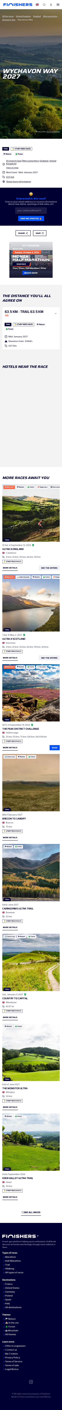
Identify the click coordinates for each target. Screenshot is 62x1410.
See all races (32, 1212)
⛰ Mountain (11, 1330)
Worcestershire (50, 16)
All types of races (14, 1272)
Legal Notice (12, 1369)
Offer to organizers (15, 1346)
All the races (8, 16)
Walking (9, 1269)
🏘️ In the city (12, 1323)
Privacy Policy (12, 1357)
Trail (7, 1265)
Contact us (11, 1350)
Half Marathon (13, 1261)
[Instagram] (31, 1382)
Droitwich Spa (8, 20)
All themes (10, 1334)
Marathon (10, 1257)
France (9, 1284)
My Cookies (11, 1354)
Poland (9, 1296)
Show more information (18, 181)
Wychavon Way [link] (25, 20)
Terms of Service (13, 1361)
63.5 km (10, 177)
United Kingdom (23, 16)
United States (12, 1288)
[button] (31, 313)
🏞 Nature (10, 1319)
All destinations (13, 1307)
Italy (7, 1303)
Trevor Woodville (53, 132)
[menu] (58, 4)
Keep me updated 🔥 (31, 218)
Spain (8, 1299)
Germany (10, 1292)
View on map (12, 168)
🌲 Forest (10, 1327)
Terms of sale (12, 1365)
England (37, 16)
